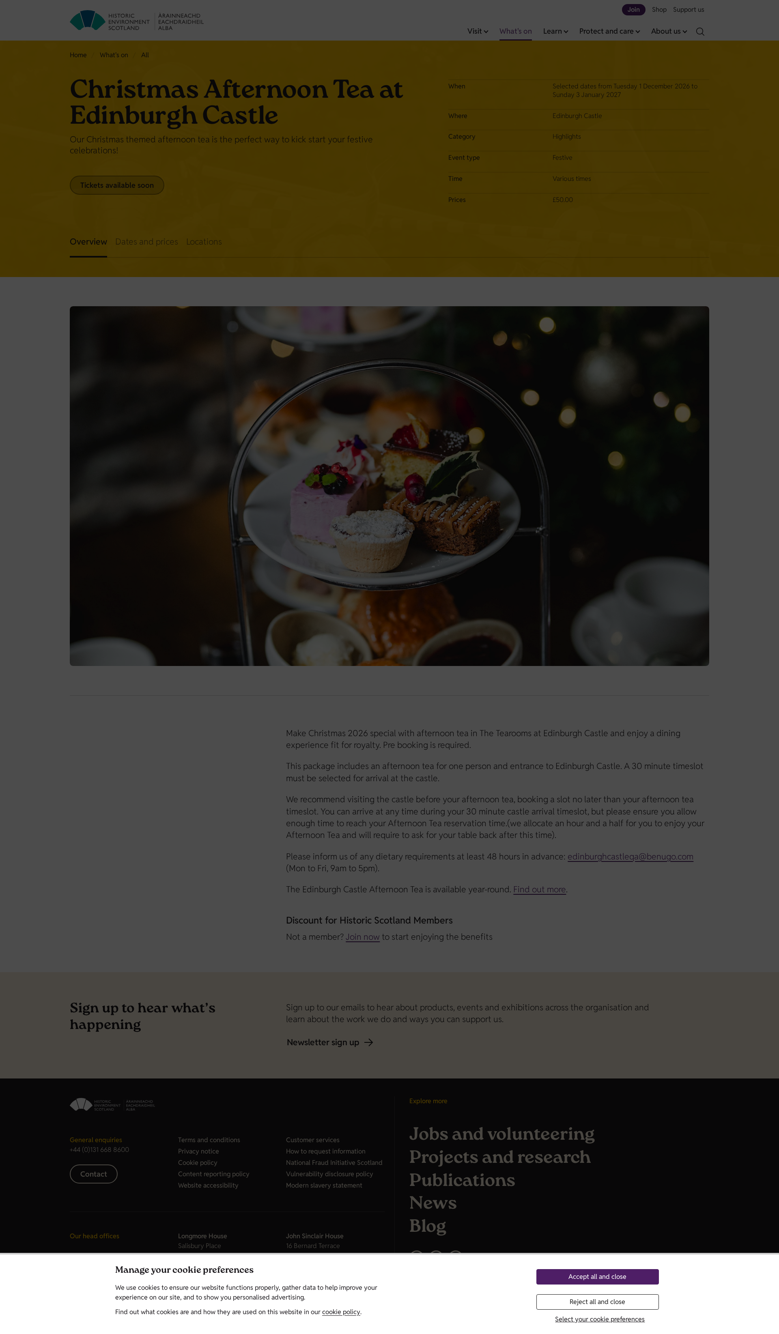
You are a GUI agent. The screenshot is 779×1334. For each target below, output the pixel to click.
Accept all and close (597, 1276)
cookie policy (341, 1312)
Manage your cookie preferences (184, 1271)
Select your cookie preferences (600, 1319)
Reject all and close (597, 1301)
